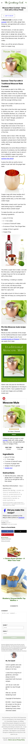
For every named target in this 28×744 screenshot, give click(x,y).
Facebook (21, 517)
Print (14, 434)
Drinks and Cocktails (5, 541)
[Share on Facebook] (7, 531)
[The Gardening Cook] (14, 3)
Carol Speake (5, 537)
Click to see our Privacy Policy (16, 740)
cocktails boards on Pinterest (10, 339)
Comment (4, 610)
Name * (5, 625)
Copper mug (8, 468)
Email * (5, 631)
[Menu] (2, 3)
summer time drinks (7, 158)
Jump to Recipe (8, 15)
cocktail (3, 22)
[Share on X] (20, 531)
